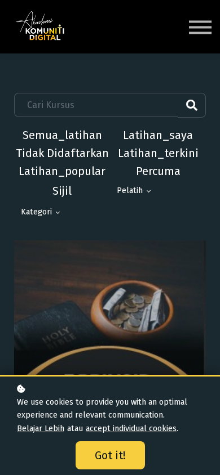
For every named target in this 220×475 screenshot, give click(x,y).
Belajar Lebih (40, 428)
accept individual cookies (131, 428)
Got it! (110, 455)
